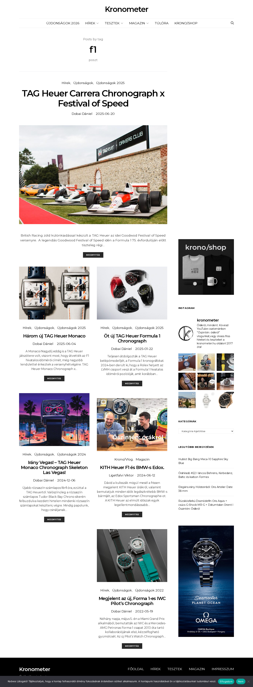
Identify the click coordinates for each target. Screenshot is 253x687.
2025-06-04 (66, 344)
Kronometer (126, 9)
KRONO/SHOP (185, 23)
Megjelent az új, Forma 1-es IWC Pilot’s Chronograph (132, 601)
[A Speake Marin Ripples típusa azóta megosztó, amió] (187, 381)
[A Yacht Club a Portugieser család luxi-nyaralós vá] (225, 400)
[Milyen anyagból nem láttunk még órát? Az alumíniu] (206, 400)
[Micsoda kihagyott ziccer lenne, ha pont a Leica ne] (206, 362)
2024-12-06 (66, 480)
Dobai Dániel (82, 114)
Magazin (137, 23)
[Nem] (248, 681)
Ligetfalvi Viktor (121, 475)
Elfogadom (226, 681)
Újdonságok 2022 (149, 590)
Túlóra (162, 23)
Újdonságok (83, 83)
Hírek (90, 23)
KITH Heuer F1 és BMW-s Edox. (132, 467)
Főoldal (136, 669)
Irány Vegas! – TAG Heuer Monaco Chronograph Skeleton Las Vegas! (54, 467)
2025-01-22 (144, 349)
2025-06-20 (105, 114)
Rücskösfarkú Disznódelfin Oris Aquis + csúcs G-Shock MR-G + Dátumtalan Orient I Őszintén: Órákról (205, 504)
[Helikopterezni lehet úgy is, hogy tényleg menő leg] (225, 362)
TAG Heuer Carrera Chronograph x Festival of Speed (93, 98)
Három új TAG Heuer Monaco (54, 336)
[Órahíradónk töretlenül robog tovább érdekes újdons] (206, 381)
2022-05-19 (144, 611)
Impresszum (223, 669)
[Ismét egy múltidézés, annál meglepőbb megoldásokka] (225, 381)
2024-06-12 (146, 475)
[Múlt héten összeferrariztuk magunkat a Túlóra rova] (187, 400)
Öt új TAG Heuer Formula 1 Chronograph (132, 338)
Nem (241, 681)
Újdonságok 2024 (71, 454)
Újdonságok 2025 (110, 83)
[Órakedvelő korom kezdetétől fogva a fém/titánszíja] (187, 362)
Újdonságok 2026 (62, 23)
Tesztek (112, 23)
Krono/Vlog (123, 459)
